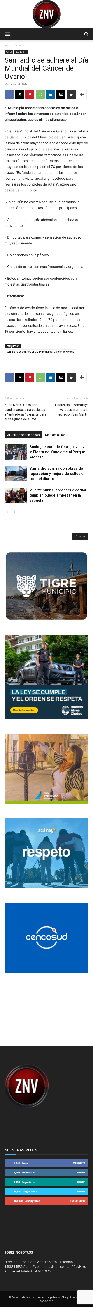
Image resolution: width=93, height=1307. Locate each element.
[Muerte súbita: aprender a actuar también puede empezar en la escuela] (16, 495)
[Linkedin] (50, 94)
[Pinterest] (29, 94)
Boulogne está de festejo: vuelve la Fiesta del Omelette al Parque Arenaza (58, 451)
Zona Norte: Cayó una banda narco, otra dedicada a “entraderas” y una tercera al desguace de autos (25, 412)
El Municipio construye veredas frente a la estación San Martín (71, 409)
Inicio (8, 45)
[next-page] (14, 512)
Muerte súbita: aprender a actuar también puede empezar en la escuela (57, 495)
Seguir (81, 1172)
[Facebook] (9, 94)
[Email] (60, 94)
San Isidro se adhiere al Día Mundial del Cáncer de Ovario (40, 351)
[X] (19, 94)
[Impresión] (71, 94)
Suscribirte (77, 1201)
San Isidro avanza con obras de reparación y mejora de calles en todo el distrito (57, 473)
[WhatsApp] (40, 94)
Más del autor (55, 435)
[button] (7, 34)
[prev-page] (7, 512)
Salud (18, 45)
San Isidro (21, 52)
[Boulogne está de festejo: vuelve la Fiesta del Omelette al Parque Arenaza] (16, 452)
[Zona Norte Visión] (46, 14)
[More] (82, 94)
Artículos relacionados (23, 435)
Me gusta (79, 1163)
